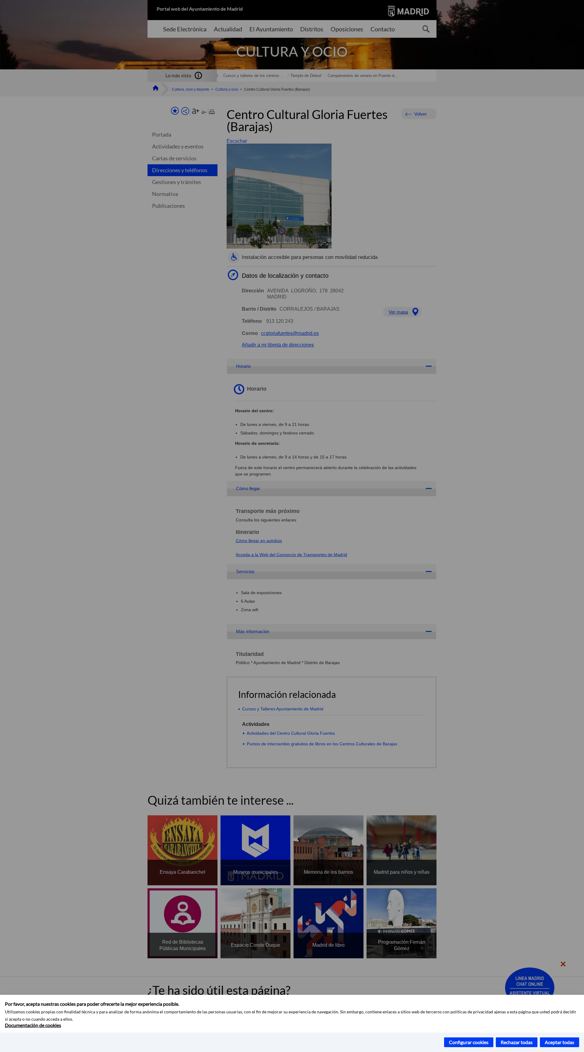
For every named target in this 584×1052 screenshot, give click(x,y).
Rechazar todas (517, 1042)
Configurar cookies (468, 1042)
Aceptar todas (559, 1042)
